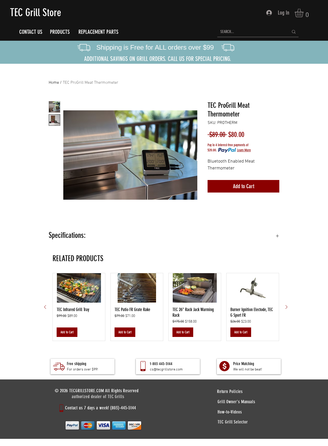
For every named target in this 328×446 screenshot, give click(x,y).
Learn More (244, 150)
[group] (166, 307)
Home (54, 82)
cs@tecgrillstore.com (166, 369)
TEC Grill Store (35, 12)
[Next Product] (286, 307)
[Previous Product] (45, 307)
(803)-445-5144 (123, 408)
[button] (304, 12)
